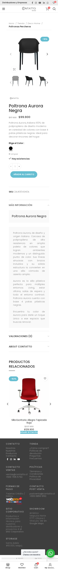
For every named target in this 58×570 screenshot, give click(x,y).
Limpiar (14, 154)
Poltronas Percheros (20, 26)
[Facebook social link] (32, 3)
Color (20, 143)
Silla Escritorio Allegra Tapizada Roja (29, 421)
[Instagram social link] (36, 3)
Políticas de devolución (36, 452)
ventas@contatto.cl (17, 474)
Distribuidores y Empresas (14, 2)
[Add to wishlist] (45, 378)
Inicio (12, 23)
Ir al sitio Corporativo (15, 530)
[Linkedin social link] (44, 3)
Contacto (11, 455)
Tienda (21, 23)
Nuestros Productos (11, 452)
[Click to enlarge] (14, 69)
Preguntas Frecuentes (36, 457)
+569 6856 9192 (38, 496)
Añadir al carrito (23, 174)
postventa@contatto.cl (42, 493)
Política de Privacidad (35, 478)
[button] (29, 432)
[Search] (54, 9)
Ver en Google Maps (38, 522)
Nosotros (10, 448)
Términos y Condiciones (36, 473)
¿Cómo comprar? (39, 448)
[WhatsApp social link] (47, 3)
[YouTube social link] (40, 3)
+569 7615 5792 (14, 477)
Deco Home (34, 23)
